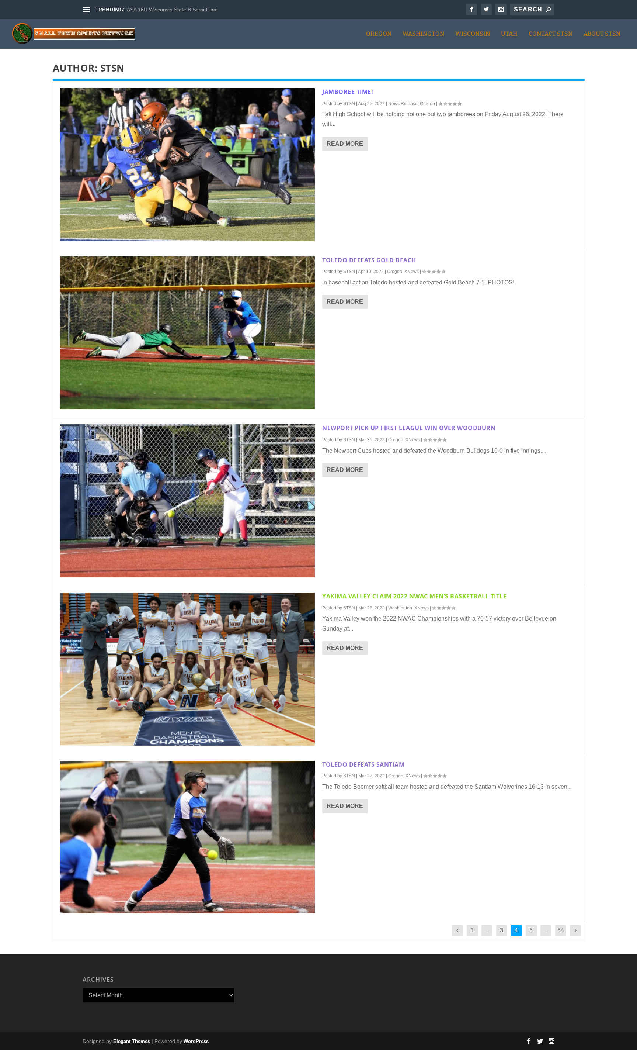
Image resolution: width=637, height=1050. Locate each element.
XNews (411, 271)
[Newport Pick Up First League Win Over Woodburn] (187, 500)
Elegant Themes (131, 1041)
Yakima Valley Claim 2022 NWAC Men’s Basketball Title (414, 596)
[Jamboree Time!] (187, 164)
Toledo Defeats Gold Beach (369, 260)
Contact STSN (550, 34)
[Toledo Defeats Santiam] (187, 837)
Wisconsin (472, 34)
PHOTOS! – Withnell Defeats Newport (171, 10)
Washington (423, 34)
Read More (345, 144)
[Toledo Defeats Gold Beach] (187, 333)
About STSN (602, 34)
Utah (509, 34)
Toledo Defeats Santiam (363, 764)
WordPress (196, 1041)
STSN (349, 103)
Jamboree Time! (347, 92)
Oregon (378, 34)
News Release (403, 103)
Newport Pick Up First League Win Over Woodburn (408, 428)
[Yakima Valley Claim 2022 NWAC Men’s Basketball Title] (187, 669)
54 (560, 930)
